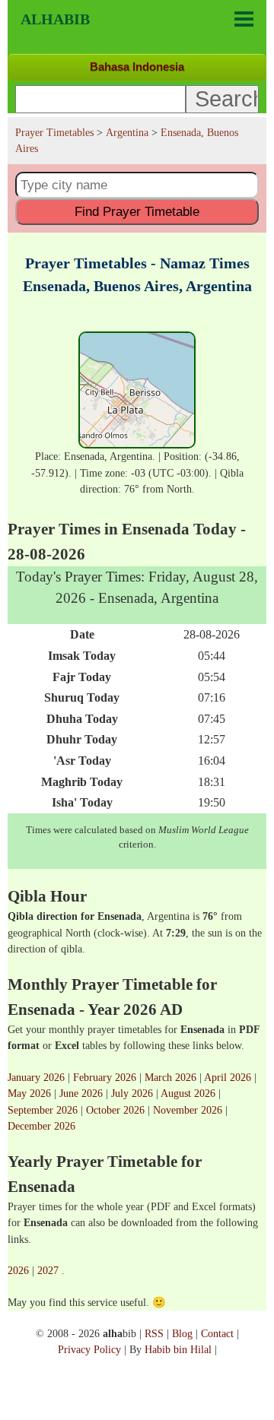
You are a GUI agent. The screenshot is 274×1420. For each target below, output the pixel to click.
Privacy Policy (89, 1349)
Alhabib (55, 19)
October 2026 (115, 1110)
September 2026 (43, 1110)
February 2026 (104, 1077)
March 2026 (170, 1077)
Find (137, 211)
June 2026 (81, 1093)
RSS (154, 1333)
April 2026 (227, 1077)
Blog (182, 1333)
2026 (18, 1270)
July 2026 (132, 1093)
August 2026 (188, 1093)
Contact (217, 1333)
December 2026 (41, 1126)
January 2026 (36, 1077)
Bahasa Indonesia (137, 66)
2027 (48, 1270)
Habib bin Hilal (178, 1349)
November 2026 (187, 1110)
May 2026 (29, 1093)
